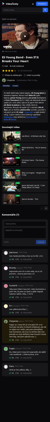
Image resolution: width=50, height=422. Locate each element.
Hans (11, 366)
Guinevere (8, 117)
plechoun (13, 252)
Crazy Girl (29, 112)
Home (13, 119)
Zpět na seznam (9, 19)
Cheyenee (13, 321)
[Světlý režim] (33, 3)
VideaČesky (12, 3)
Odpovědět (27, 259)
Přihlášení (42, 4)
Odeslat (41, 242)
